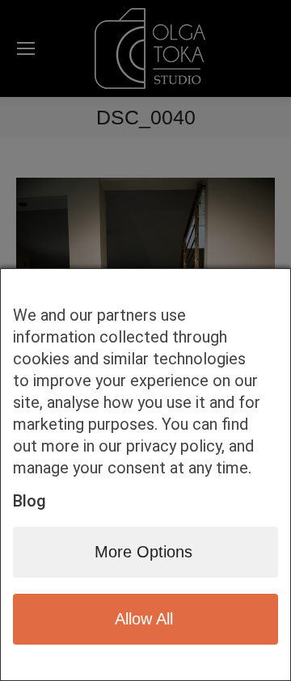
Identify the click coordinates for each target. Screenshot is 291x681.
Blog (29, 501)
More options (143, 552)
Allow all (144, 619)
